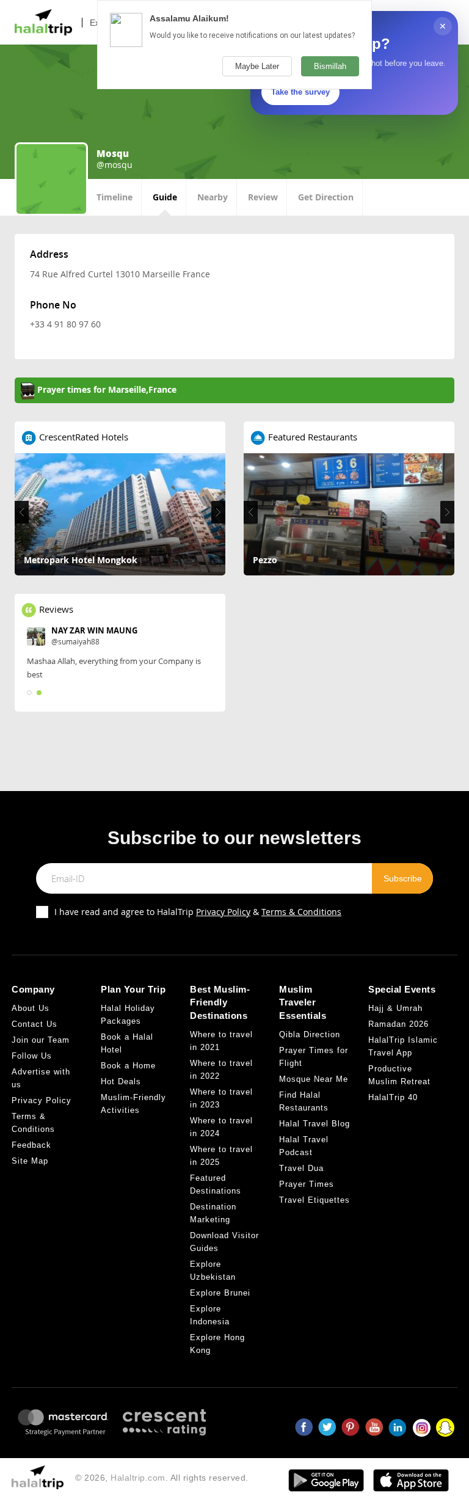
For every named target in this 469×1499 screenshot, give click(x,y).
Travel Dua (301, 1168)
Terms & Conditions (301, 911)
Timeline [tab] (114, 197)
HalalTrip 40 (393, 1097)
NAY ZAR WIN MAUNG (94, 630)
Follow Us (32, 1055)
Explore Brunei (220, 1292)
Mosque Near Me (313, 1079)
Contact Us (34, 1024)
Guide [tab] (165, 197)
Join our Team (41, 1040)
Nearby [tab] (212, 197)
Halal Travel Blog (314, 1123)
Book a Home (128, 1065)
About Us (30, 1008)
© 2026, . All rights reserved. (162, 1478)
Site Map (30, 1160)
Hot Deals (121, 1081)
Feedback (31, 1145)
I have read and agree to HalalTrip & (197, 911)
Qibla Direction (309, 1034)
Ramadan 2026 (398, 1024)
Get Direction (326, 197)
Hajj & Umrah (395, 1008)
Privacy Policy (223, 911)
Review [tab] (263, 197)
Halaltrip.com (138, 1478)
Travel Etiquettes (314, 1200)
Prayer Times (306, 1184)
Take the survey (300, 92)
